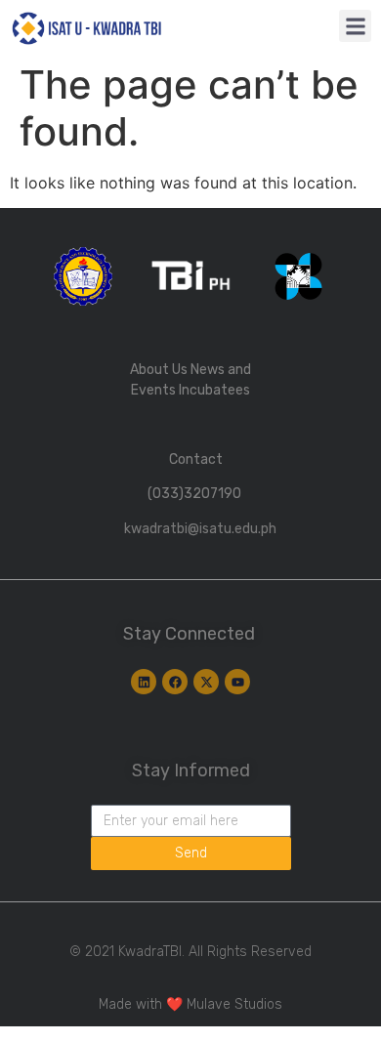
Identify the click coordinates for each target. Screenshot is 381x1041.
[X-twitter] (206, 681)
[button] (355, 26)
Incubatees (214, 390)
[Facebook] (175, 681)
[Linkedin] (143, 681)
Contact (196, 459)
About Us (159, 369)
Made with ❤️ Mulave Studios (190, 1004)
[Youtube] (237, 681)
